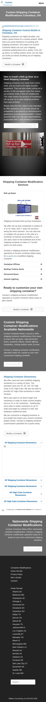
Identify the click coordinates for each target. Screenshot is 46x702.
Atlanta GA (17, 592)
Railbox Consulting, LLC (18, 699)
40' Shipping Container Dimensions (20, 486)
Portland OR (18, 660)
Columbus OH (18, 611)
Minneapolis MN (19, 644)
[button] (14, 64)
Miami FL (16, 640)
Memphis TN (18, 637)
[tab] (23, 442)
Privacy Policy (16, 574)
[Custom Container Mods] (8, 3)
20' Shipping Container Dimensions (21, 480)
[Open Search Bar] (30, 3)
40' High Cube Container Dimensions (20, 493)
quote (10, 256)
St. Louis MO (18, 673)
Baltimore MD (18, 595)
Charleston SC (19, 598)
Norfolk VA (17, 654)
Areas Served (16, 571)
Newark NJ (17, 650)
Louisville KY (18, 634)
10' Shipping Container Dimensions (20, 443)
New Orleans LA (20, 647)
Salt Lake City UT (20, 663)
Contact (14, 581)
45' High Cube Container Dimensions (20, 501)
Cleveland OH (18, 608)
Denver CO (17, 618)
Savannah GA (18, 667)
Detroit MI (17, 621)
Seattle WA (17, 670)
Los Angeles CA (19, 631)
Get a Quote (16, 577)
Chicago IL (17, 601)
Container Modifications (21, 568)
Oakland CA (18, 657)
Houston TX (18, 624)
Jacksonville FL (19, 627)
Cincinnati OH (18, 605)
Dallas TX (17, 614)
